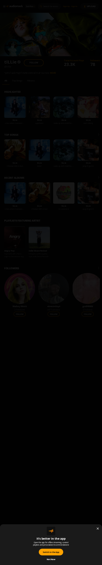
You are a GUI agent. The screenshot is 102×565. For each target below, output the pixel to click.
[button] (51, 282)
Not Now (51, 559)
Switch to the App (51, 552)
